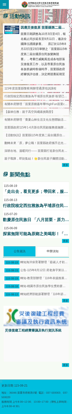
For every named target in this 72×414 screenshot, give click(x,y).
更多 (65, 164)
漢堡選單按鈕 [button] (4, 4)
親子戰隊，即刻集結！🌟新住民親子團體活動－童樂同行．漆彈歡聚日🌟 (36, 158)
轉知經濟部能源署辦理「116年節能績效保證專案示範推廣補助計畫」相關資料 (37, 294)
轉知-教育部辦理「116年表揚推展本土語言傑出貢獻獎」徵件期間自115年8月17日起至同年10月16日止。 (37, 278)
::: (2, 10)
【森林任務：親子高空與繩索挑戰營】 (29, 111)
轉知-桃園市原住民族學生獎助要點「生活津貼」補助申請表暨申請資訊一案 (37, 286)
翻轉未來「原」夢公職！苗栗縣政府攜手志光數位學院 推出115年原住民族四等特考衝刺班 (36, 143)
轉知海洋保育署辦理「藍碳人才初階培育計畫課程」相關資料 (37, 262)
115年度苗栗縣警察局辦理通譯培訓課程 (30, 88)
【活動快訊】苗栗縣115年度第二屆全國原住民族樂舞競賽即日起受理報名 (36, 135)
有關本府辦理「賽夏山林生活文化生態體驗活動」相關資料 (36, 119)
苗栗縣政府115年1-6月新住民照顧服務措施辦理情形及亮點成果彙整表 (36, 127)
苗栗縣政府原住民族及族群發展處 (40, 4)
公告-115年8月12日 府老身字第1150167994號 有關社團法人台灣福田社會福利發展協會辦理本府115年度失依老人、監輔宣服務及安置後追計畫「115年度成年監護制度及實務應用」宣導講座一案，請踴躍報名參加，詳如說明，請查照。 (37, 270)
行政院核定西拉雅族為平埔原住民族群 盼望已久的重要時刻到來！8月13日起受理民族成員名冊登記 (36, 96)
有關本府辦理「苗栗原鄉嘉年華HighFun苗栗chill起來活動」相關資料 (36, 104)
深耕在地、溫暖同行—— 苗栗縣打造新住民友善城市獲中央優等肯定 (36, 150)
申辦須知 (53, 251)
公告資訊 (19, 251)
